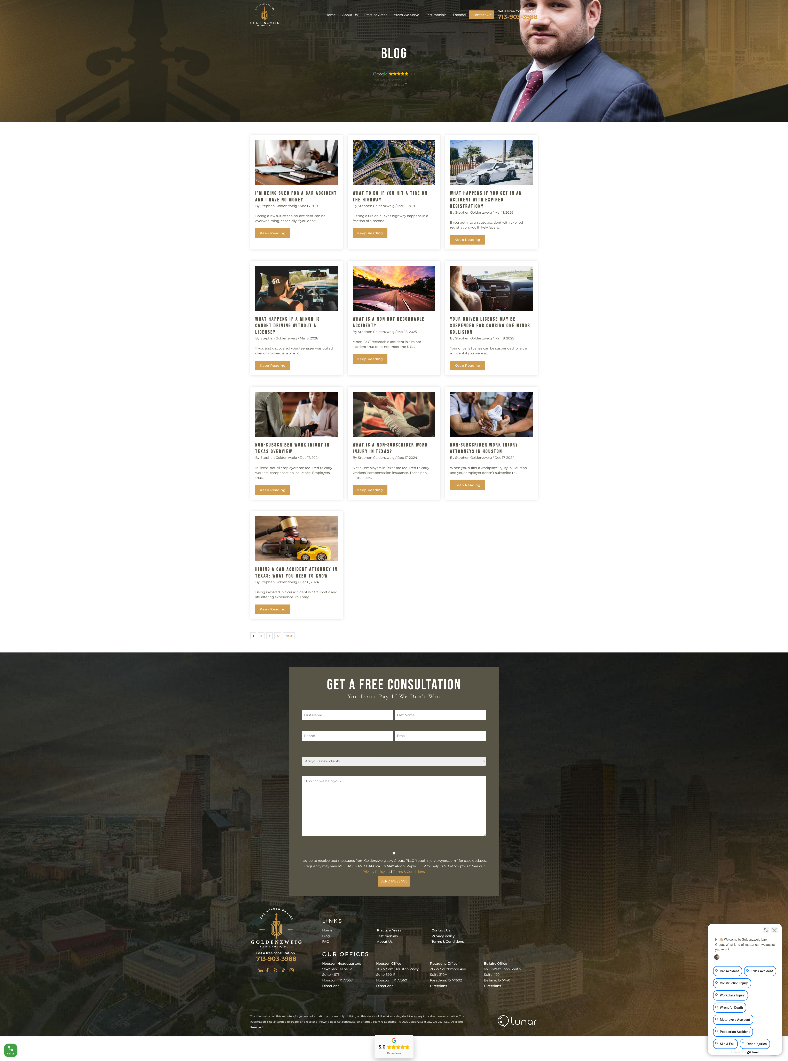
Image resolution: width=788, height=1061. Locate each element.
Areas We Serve (406, 15)
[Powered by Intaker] (753, 1052)
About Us (350, 15)
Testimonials (436, 15)
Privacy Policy (374, 872)
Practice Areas (375, 15)
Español (459, 15)
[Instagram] (291, 970)
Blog (326, 936)
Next (288, 636)
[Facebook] (267, 970)
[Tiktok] (283, 970)
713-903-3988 (518, 16)
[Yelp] (275, 970)
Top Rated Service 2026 (392, 80)
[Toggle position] (766, 930)
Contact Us (482, 15)
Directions (330, 986)
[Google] (260, 970)
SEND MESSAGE (394, 881)
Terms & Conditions (409, 872)
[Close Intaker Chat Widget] (774, 930)
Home (330, 15)
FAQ (325, 942)
